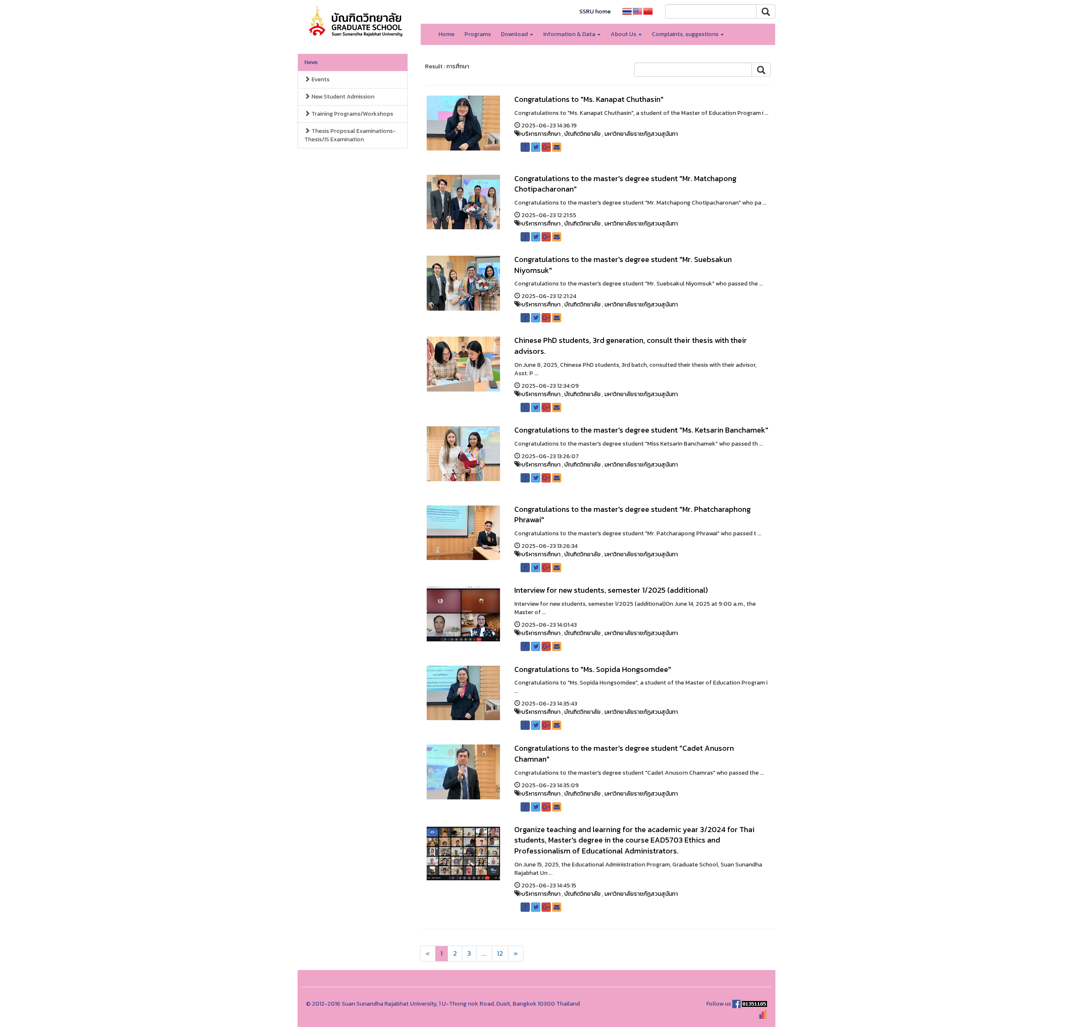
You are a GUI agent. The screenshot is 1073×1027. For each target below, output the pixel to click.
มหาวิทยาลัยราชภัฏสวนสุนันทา (641, 134)
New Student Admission (342, 96)
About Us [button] (624, 34)
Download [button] (515, 34)
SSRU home (595, 11)
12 (500, 953)
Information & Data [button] (569, 34)
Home (446, 34)
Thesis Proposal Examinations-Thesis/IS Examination (350, 135)
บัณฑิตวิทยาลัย (582, 134)
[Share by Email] (556, 147)
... (484, 953)
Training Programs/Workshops (351, 113)
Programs (477, 34)
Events (319, 79)
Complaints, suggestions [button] (686, 34)
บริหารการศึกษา (540, 134)
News (311, 62)
